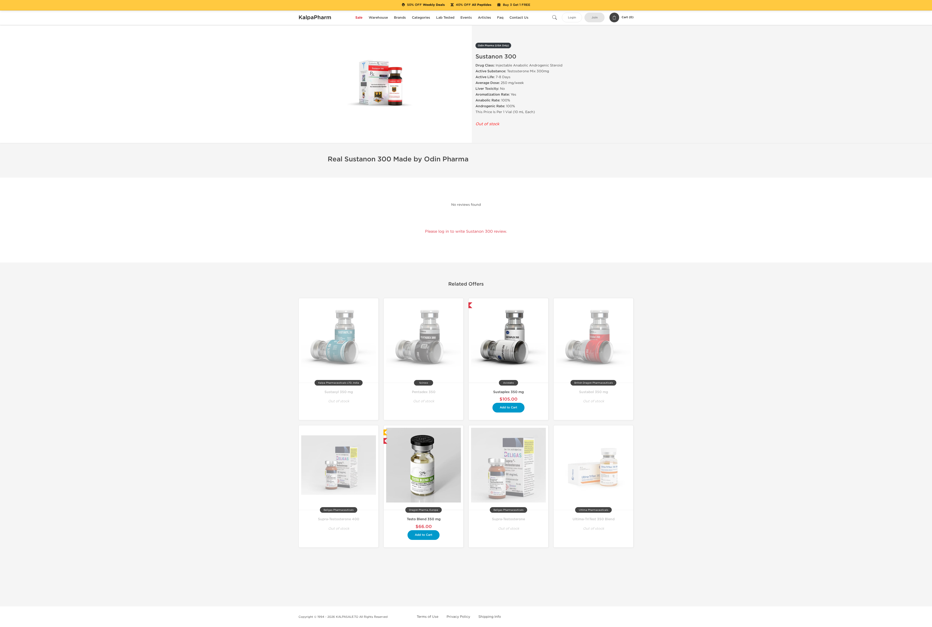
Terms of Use (427, 617)
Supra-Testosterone (508, 519)
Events (466, 18)
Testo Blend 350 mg (424, 519)
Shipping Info (489, 617)
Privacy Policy (458, 617)
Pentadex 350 (423, 392)
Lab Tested (445, 18)
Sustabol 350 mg (593, 392)
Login (572, 17)
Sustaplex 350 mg (508, 392)
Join (594, 17)
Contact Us (518, 18)
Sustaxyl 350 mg (339, 392)
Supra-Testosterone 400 (338, 519)
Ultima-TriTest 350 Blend (594, 519)
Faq (500, 18)
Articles (484, 18)
